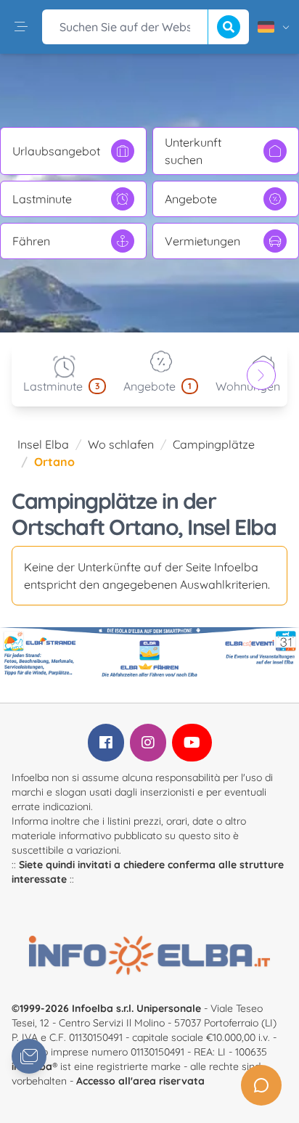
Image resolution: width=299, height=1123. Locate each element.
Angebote (191, 199)
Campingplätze (214, 444)
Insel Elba (43, 444)
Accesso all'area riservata (140, 1080)
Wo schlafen (121, 444)
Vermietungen (202, 241)
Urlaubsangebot (56, 151)
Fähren (31, 241)
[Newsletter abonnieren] (29, 1056)
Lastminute (42, 199)
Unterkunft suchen (193, 151)
